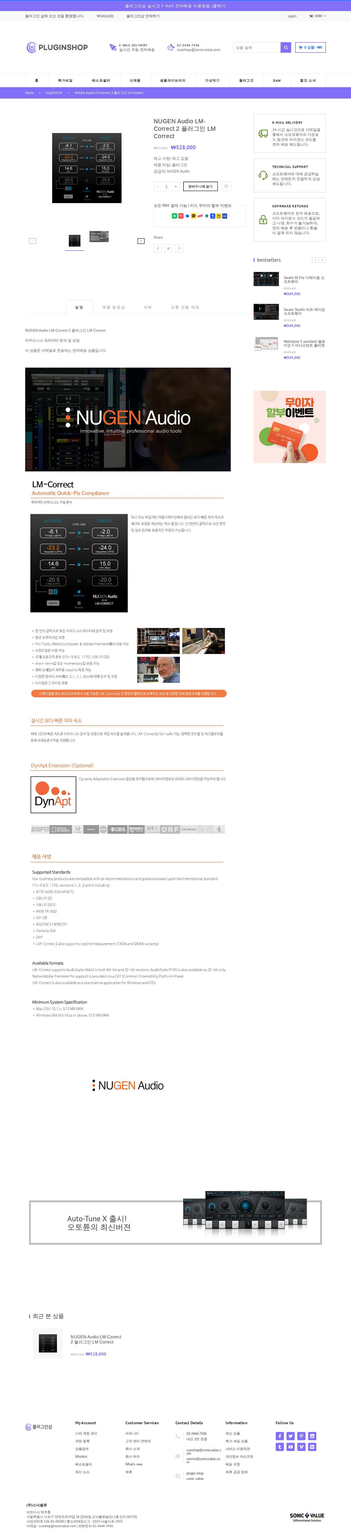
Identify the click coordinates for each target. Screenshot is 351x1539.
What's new (133, 1464)
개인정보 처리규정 (239, 1456)
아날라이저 (53, 93)
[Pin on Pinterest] (179, 248)
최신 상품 (233, 1433)
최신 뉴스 (82, 1472)
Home (29, 93)
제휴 (128, 1472)
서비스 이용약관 (238, 1449)
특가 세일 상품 (237, 1441)
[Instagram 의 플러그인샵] (312, 1436)
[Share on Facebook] (158, 248)
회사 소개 (132, 1449)
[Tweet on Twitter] (168, 248)
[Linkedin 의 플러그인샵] (312, 1447)
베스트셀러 (83, 1464)
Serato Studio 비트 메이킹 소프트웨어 (304, 311)
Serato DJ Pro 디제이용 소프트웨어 (304, 279)
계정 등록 (82, 1441)
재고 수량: (163, 158)
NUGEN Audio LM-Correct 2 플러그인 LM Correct (109, 93)
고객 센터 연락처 (138, 1441)
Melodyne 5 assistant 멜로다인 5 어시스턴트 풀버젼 (304, 343)
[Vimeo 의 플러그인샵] (301, 1447)
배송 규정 (233, 1464)
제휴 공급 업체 (237, 1472)
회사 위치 (132, 1456)
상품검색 (82, 1449)
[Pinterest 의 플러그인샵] (301, 1436)
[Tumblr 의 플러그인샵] (280, 1447)
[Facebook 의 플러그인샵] (280, 1436)
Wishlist (81, 1456)
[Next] (138, 168)
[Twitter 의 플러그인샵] (291, 1436)
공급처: (160, 171)
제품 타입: (162, 164)
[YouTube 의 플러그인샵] (291, 1447)
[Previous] (35, 168)
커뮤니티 (132, 1433)
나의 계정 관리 (86, 1433)
